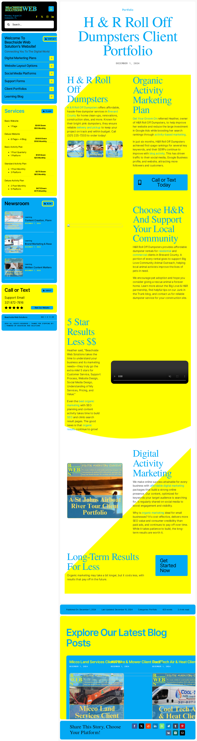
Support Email (14, 297)
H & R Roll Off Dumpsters (82, 107)
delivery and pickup (89, 127)
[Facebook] (134, 726)
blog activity (157, 153)
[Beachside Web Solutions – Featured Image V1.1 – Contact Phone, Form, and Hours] (114, 141)
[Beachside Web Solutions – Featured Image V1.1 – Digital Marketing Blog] (94, 141)
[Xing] (175, 732)
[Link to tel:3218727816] (51, 9)
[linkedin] (53, 17)
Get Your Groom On (145, 118)
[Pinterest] (182, 726)
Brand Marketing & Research (41, 243)
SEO (69, 417)
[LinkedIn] (155, 726)
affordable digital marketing (167, 485)
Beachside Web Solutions (28, 326)
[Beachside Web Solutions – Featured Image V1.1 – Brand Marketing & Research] (14, 236)
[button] (29, 58)
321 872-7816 (14, 302)
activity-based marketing (170, 134)
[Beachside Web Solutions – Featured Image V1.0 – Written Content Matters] (14, 259)
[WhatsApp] (162, 726)
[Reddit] (148, 726)
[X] (141, 726)
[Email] (182, 732)
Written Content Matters (38, 267)
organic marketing (153, 512)
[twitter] (42, 17)
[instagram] (47, 17)
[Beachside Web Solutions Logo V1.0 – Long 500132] (21, 6)
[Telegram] (168, 726)
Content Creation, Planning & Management (48, 220)
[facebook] (37, 17)
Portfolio (127, 9)
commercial (140, 254)
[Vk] (168, 732)
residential (165, 251)
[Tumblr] (175, 726)
